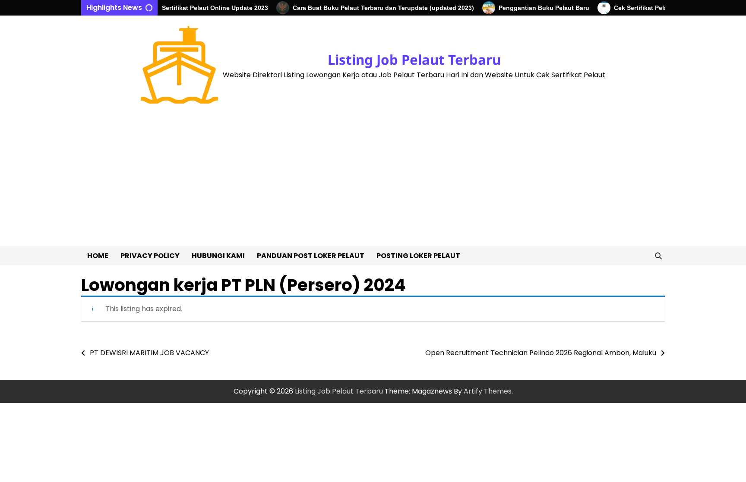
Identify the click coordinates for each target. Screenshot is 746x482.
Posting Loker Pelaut (418, 256)
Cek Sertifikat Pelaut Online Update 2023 (201, 7)
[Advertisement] (373, 181)
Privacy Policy (150, 256)
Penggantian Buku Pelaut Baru (536, 7)
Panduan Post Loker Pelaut (310, 256)
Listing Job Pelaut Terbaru (414, 59)
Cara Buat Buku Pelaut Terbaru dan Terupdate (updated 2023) (376, 7)
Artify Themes (488, 391)
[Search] (658, 255)
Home (97, 256)
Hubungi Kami (218, 256)
